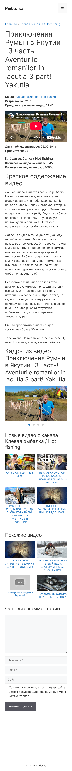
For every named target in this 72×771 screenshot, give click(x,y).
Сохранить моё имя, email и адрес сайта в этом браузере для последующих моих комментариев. (37, 692)
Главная (11, 24)
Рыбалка (14, 8)
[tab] (29, 425)
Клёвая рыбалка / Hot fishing (40, 24)
